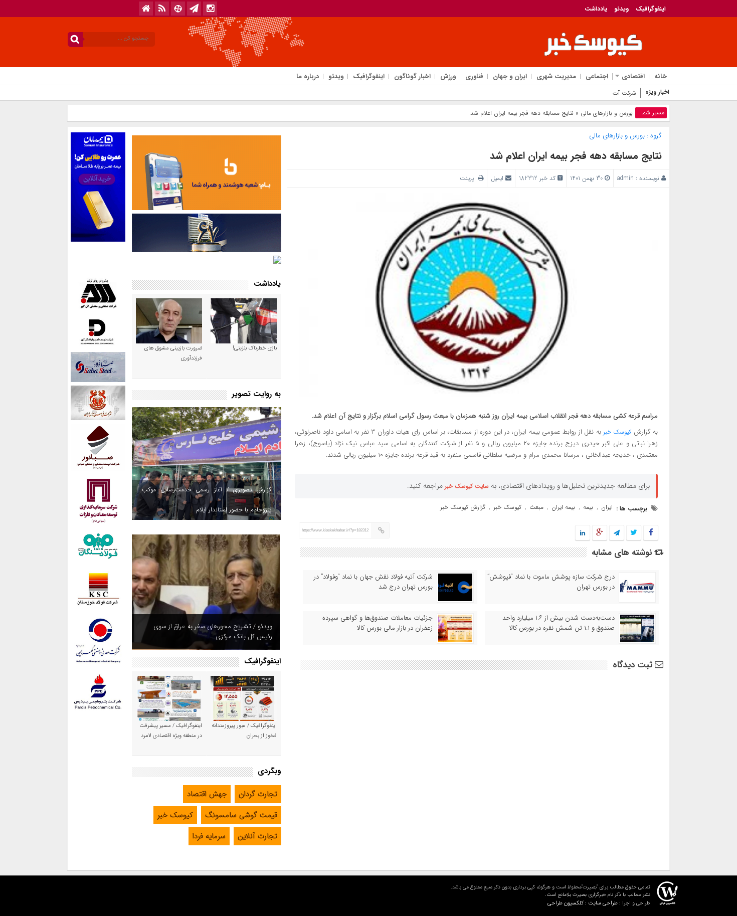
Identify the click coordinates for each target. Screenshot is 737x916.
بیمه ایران (563, 507)
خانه (660, 76)
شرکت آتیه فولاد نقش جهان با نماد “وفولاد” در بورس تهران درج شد (373, 582)
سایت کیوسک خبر (467, 486)
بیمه (588, 507)
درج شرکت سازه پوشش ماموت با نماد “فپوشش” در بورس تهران (551, 582)
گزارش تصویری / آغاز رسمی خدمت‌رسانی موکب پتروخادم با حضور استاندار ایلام (206, 499)
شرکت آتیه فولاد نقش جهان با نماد (593, 93)
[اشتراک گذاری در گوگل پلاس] (599, 533)
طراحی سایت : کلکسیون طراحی (582, 903)
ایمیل (497, 178)
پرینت (469, 178)
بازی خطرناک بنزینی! (255, 348)
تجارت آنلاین (257, 836)
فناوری (474, 76)
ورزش (448, 76)
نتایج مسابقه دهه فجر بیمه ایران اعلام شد (576, 155)
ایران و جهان (510, 76)
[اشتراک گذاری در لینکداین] (582, 533)
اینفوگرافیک (651, 9)
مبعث (536, 507)
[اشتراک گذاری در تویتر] (633, 533)
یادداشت (596, 9)
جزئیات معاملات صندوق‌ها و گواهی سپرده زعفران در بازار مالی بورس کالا (377, 623)
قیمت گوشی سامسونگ (241, 815)
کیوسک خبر (617, 432)
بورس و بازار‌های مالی (607, 113)
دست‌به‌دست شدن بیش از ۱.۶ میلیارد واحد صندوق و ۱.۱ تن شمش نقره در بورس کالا (558, 623)
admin (625, 178)
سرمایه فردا (209, 836)
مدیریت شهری (556, 76)
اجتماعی (597, 76)
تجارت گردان (258, 794)
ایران (607, 507)
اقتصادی (633, 76)
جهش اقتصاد (207, 794)
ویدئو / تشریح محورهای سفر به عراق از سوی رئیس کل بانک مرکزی (212, 631)
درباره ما (307, 76)
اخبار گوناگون (412, 76)
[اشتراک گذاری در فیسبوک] (650, 533)
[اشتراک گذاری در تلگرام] (617, 533)
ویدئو (621, 9)
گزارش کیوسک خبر (462, 507)
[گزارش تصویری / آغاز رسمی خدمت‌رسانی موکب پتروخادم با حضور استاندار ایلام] (206, 463)
